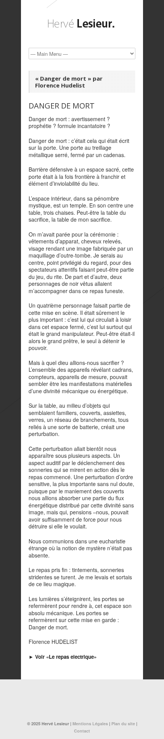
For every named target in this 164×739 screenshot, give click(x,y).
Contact (82, 731)
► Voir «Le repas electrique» (62, 656)
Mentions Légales (90, 723)
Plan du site (123, 723)
